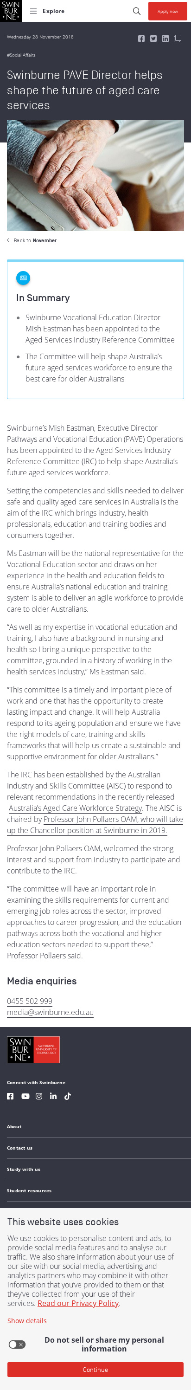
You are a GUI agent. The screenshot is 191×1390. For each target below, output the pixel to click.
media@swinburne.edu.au (50, 1012)
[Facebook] (10, 1097)
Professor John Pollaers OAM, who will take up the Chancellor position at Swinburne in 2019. (95, 824)
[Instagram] (39, 1097)
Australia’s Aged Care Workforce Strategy (75, 808)
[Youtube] (25, 1097)
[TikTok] (67, 1097)
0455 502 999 (29, 1001)
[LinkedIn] (53, 1097)
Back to (35, 240)
